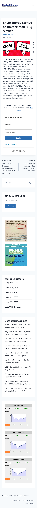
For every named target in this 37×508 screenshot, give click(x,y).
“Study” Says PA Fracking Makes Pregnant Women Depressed (28, 166)
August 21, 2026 (12, 283)
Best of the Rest (8, 34)
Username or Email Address (13, 117)
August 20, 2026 (12, 288)
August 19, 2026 (12, 292)
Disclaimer (16, 500)
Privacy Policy (29, 504)
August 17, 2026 (12, 302)
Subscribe (10, 206)
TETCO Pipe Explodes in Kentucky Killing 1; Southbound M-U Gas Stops (8, 167)
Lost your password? (11, 144)
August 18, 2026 (12, 297)
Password (8, 124)
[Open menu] (33, 5)
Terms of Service (28, 500)
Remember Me (10, 132)
